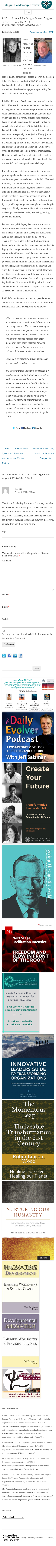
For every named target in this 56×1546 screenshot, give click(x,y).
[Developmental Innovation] (20, 1367)
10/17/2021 (42, 1423)
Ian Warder (6, 1442)
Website (6, 619)
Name (6, 594)
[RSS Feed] (20, 657)
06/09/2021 (32, 1462)
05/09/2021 (7, 1485)
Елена (4, 1474)
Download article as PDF (41, 32)
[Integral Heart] (21, 1397)
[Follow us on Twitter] (4, 657)
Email (5, 607)
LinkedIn (38, 428)
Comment (6, 560)
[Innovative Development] (20, 1312)
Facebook (27, 428)
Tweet (18, 428)
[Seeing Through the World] (28, 917)
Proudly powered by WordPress (31, 1537)
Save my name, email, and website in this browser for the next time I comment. (27, 636)
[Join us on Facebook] (9, 657)
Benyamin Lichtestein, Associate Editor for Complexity (43, 453)
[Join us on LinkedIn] (15, 657)
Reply (4, 531)
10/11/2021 (40, 1446)
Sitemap (51, 1537)
